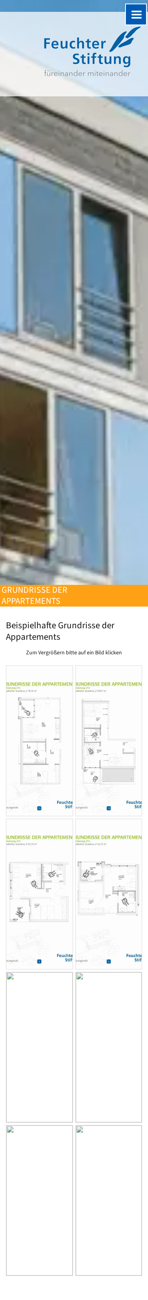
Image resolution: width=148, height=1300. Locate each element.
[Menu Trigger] (136, 14)
